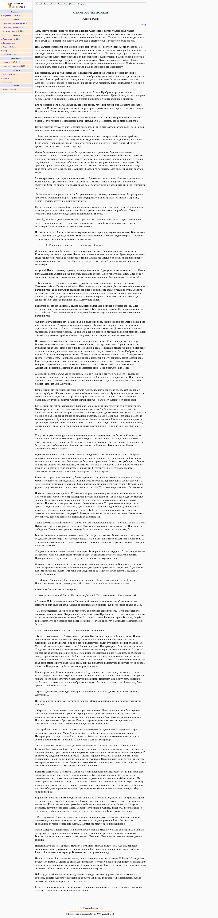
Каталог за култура (10, 74)
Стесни (53, 4)
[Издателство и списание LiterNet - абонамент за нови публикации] (14, 39)
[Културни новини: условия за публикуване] (16, 31)
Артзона (6, 78)
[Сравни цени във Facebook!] (22, 66)
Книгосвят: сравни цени (11, 66)
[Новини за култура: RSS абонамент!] (18, 31)
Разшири (47, 4)
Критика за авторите (10, 54)
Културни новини (9, 31)
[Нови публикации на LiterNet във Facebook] (17, 39)
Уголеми (61, 4)
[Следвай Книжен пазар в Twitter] (19, 62)
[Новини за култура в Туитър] (23, 31)
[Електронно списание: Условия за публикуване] (26, 23)
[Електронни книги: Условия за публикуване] (19, 16)
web (143, 24)
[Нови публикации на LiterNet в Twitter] (19, 39)
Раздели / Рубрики (9, 47)
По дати (6, 39)
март (11, 39)
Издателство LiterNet (10, 16)
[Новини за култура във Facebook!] (21, 31)
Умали (66, 4)
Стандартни (82, 4)
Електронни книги (9, 43)
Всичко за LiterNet (9, 89)
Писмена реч (8, 82)
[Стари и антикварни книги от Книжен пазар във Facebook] (16, 62)
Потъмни (73, 4)
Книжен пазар (8, 62)
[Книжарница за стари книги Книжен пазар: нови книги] (14, 62)
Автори (5, 51)
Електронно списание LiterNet (14, 23)
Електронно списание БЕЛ (13, 27)
